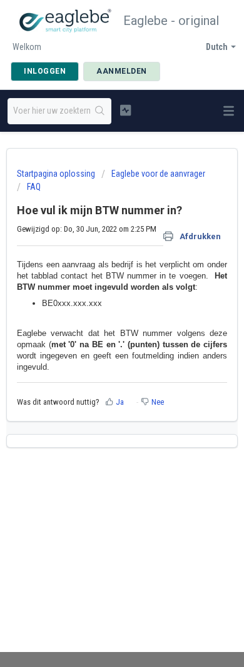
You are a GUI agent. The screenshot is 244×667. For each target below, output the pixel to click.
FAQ (34, 187)
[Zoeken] (100, 111)
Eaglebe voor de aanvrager (158, 174)
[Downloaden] (99, 325)
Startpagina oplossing (57, 174)
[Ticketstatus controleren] (125, 110)
